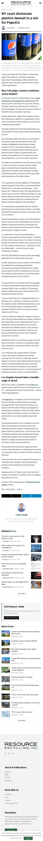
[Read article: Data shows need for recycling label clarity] (36, 566)
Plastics (19, 489)
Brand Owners (10, 489)
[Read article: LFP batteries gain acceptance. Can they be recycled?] (6, 705)
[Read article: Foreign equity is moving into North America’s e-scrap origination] (6, 670)
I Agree (28, 838)
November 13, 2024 (23, 28)
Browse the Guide (11, 617)
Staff (6, 775)
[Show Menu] (3, 3)
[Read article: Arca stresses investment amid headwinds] (36, 575)
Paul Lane (6, 541)
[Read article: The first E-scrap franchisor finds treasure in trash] (36, 539)
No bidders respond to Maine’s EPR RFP (24, 641)
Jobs (7, 797)
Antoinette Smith (8, 569)
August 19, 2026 (18, 636)
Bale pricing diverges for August (21, 677)
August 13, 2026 (18, 690)
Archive (7, 778)
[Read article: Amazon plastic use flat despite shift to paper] (36, 585)
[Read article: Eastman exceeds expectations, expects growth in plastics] (36, 557)
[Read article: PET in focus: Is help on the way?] (6, 714)
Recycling (9, 9)
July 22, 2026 (19, 587)
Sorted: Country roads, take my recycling (24, 695)
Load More (21, 593)
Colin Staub (11, 28)
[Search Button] (40, 3)
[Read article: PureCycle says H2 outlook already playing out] (6, 687)
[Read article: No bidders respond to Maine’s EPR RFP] (6, 643)
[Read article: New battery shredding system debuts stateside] (6, 651)
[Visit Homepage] (21, 3)
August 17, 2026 (18, 663)
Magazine (8, 781)
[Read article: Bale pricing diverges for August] (6, 679)
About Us (8, 772)
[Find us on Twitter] (13, 753)
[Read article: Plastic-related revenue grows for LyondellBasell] (36, 548)
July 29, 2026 (19, 578)
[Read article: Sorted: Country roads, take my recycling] (6, 697)
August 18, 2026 (18, 680)
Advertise (8, 794)
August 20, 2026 (18, 644)
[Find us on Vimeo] (9, 753)
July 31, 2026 (15, 550)
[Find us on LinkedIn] (5, 753)
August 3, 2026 (16, 541)
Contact (8, 800)
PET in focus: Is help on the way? (22, 712)
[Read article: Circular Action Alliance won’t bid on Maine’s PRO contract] (6, 634)
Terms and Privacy (11, 803)
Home (3, 9)
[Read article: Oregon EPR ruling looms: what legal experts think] (6, 660)
